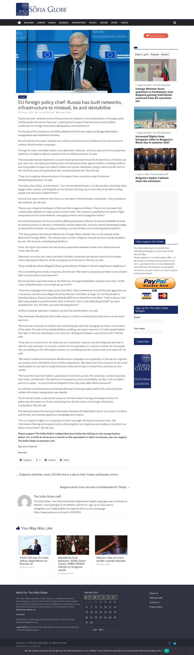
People (93, 22)
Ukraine (68, 112)
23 (101, 617)
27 (86, 622)
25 (110, 617)
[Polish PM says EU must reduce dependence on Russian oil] (34, 537)
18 (110, 612)
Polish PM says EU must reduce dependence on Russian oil (34, 560)
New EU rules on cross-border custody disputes (111, 559)
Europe (41, 22)
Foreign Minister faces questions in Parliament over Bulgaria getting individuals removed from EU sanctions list (154, 95)
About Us (154, 593)
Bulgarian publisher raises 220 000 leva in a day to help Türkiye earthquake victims (67, 474)
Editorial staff (156, 597)
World (52, 22)
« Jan (95, 629)
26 (115, 617)
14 (91, 612)
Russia (61, 112)
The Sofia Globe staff (46, 112)
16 (101, 612)
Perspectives (79, 22)
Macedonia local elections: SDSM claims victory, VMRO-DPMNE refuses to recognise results (72, 564)
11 (110, 607)
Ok (166, 650)
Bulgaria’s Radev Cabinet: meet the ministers (152, 179)
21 (91, 617)
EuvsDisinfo (88, 281)
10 (105, 607)
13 (86, 612)
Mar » (101, 629)
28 (91, 622)
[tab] (141, 55)
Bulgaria (29, 22)
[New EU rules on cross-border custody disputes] (111, 537)
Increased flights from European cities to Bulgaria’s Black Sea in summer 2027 (154, 139)
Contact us (155, 602)
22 (96, 617)
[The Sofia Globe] (19, 23)
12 (115, 607)
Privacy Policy (156, 607)
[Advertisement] (156, 212)
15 (96, 612)
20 (86, 617)
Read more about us (25, 609)
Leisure (104, 22)
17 (105, 612)
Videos (124, 22)
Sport (114, 22)
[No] (190, 650)
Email (137, 317)
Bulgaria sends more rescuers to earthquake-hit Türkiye (95, 487)
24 (105, 617)
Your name (139, 328)
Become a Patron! (27, 446)
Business (63, 22)
